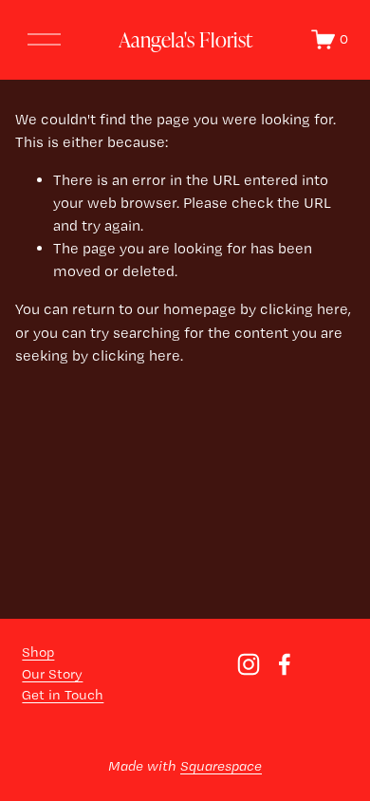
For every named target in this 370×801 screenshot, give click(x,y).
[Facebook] (284, 664)
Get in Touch (62, 694)
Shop (38, 652)
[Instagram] (248, 664)
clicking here (304, 309)
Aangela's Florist (185, 39)
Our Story (52, 673)
